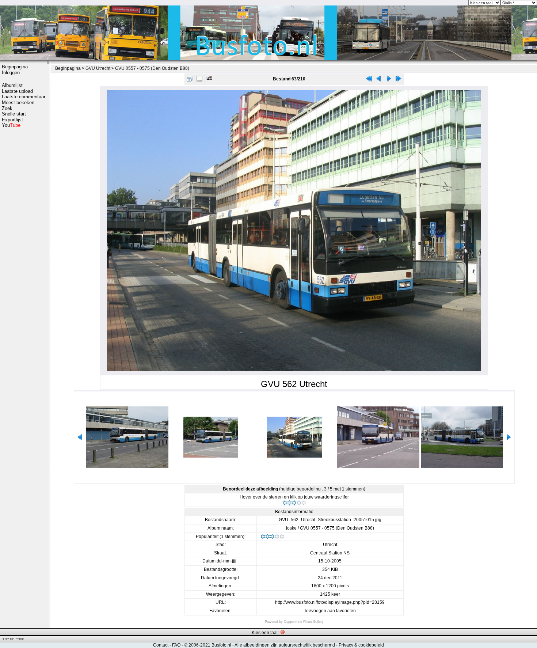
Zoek (7, 108)
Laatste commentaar (23, 96)
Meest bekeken (18, 102)
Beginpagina (15, 66)
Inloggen (11, 72)
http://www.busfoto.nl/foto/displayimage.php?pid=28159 (330, 602)
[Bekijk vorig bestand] (379, 80)
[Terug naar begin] (369, 80)
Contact (160, 645)
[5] (303, 502)
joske (291, 528)
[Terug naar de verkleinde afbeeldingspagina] (189, 80)
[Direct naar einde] (398, 80)
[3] (294, 502)
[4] (299, 502)
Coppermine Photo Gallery (304, 622)
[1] (284, 502)
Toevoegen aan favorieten (330, 610)
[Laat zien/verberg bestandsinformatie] (199, 80)
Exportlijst (12, 119)
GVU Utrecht (97, 68)
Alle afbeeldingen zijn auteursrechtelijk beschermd (285, 645)
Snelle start (14, 114)
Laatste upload (17, 91)
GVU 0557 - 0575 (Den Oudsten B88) (152, 68)
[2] (289, 502)
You (11, 125)
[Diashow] (209, 80)
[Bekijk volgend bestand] (388, 80)
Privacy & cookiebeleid (361, 645)
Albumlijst (12, 85)
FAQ (176, 645)
